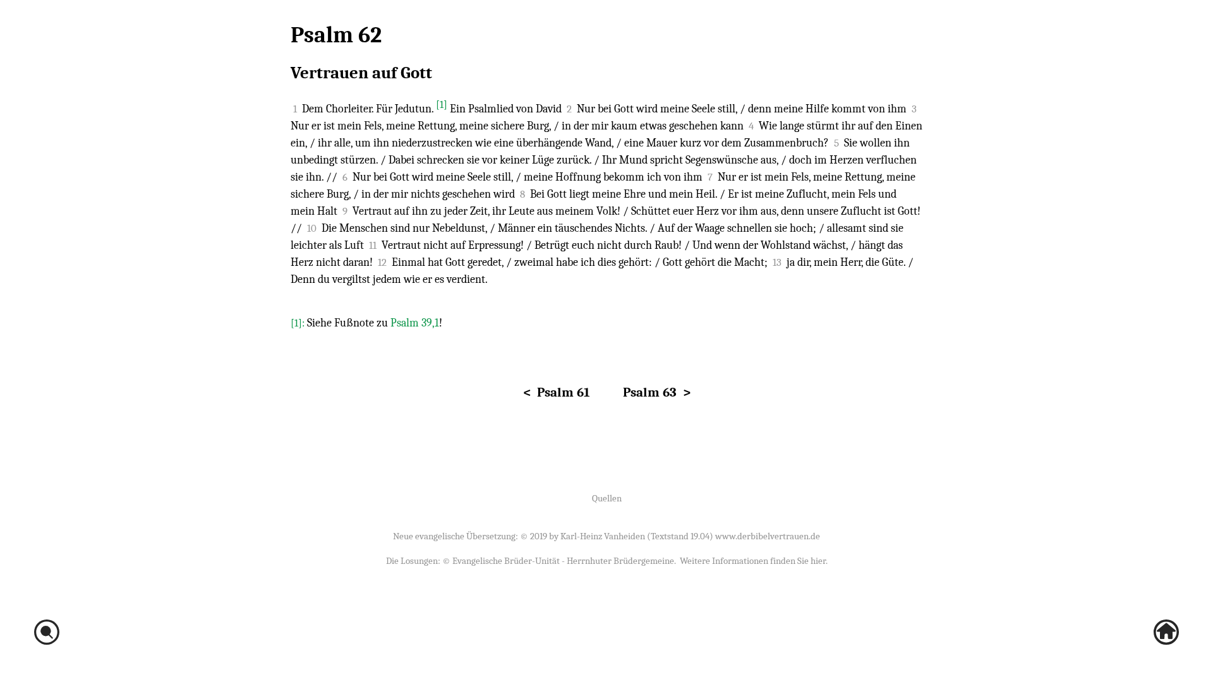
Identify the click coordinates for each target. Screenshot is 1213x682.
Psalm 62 (336, 35)
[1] (441, 105)
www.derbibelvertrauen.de (767, 536)
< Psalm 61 (556, 392)
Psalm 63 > (657, 392)
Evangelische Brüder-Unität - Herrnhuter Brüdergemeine (563, 560)
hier (818, 560)
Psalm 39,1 (414, 323)
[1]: (299, 323)
